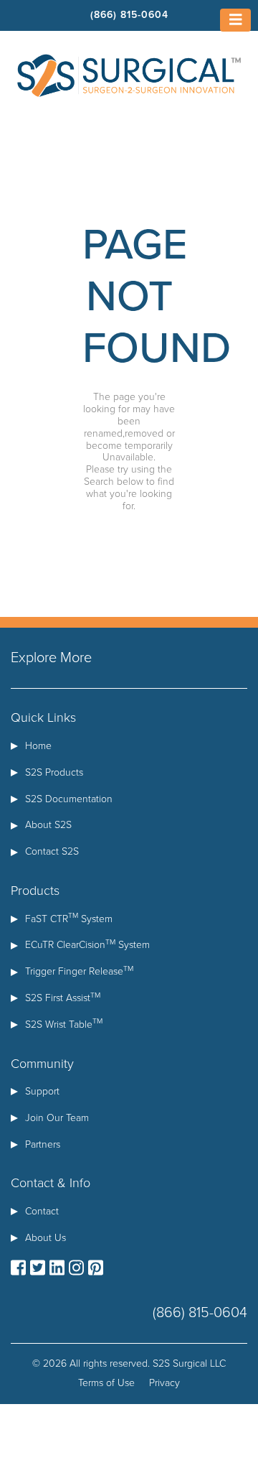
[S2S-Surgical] (129, 74)
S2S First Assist (62, 998)
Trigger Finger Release (79, 971)
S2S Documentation (69, 799)
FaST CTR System (69, 919)
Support (42, 1091)
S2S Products (54, 772)
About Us (45, 1238)
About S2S (48, 825)
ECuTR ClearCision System (87, 945)
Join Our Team (57, 1118)
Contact (42, 1211)
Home (38, 746)
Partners (42, 1144)
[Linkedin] (56, 1268)
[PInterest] (95, 1268)
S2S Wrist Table (63, 1024)
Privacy (164, 1383)
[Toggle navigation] (236, 20)
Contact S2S (52, 851)
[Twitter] (37, 1268)
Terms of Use (106, 1383)
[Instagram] (76, 1268)
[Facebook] (18, 1268)
